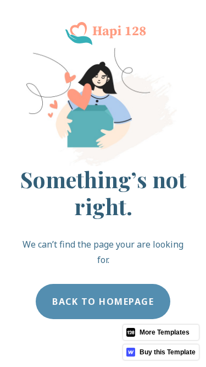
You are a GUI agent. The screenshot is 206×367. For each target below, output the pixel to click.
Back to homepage (103, 301)
